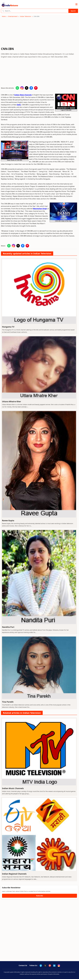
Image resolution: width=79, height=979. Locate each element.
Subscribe (39, 896)
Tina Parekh (7, 702)
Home (4, 16)
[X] (45, 965)
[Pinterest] (49, 965)
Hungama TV (8, 326)
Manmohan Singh (40, 209)
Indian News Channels (23, 95)
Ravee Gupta (8, 520)
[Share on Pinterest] (36, 88)
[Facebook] (40, 965)
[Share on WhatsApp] (17, 88)
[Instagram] (58, 965)
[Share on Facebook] (31, 88)
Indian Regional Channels (14, 873)
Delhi (19, 105)
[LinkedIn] (54, 965)
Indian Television (25, 16)
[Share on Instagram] (22, 88)
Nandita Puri (8, 627)
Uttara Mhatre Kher (11, 401)
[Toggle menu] (76, 4)
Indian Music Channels (13, 788)
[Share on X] (26, 88)
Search (73, 11)
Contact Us (23, 965)
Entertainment (13, 16)
